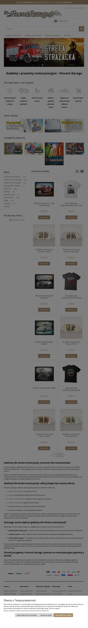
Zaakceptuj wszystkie (63, 615)
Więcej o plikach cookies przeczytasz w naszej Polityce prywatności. (26, 610)
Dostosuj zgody (46, 615)
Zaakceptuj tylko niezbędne (27, 615)
